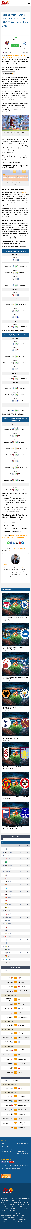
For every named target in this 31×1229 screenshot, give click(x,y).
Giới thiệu (3, 1143)
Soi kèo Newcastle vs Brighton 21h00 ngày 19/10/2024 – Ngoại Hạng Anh (13, 648)
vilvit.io (11, 1221)
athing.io (3, 1215)
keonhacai (24, 1198)
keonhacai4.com (18, 1217)
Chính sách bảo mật (6, 1146)
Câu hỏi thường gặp (6, 1151)
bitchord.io (9, 1215)
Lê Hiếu (5, 564)
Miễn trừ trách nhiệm (22, 1143)
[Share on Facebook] (11, 542)
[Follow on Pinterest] (10, 1162)
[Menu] (28, 3)
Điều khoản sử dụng (6, 1149)
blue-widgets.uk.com (18, 1215)
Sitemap (19, 1149)
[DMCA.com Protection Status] (6, 1176)
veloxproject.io (5, 1221)
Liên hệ (19, 1146)
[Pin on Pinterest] (20, 542)
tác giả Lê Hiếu (20, 567)
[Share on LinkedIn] (22, 542)
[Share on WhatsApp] (8, 542)
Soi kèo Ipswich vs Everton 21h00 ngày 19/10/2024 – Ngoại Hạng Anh (12, 827)
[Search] (25, 2)
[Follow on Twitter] (8, 1162)
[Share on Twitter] (14, 542)
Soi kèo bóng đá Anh (21, 548)
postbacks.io (22, 1219)
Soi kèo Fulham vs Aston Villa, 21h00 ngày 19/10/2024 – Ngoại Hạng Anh (13, 767)
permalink (10, 550)
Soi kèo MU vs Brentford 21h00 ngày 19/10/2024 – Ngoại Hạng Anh (16, 797)
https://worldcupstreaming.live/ (14, 1168)
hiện (13, 73)
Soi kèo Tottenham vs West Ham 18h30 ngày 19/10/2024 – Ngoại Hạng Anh (14, 737)
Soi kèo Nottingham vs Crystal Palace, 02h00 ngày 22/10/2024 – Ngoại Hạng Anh (15, 678)
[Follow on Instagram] (5, 1162)
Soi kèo (14, 548)
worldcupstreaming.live (7, 1217)
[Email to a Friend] (17, 542)
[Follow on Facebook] (2, 1162)
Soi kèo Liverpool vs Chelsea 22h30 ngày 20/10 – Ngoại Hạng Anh (15, 618)
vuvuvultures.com (18, 1221)
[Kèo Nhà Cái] (9, 3)
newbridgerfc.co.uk (13, 1219)
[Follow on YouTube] (13, 1162)
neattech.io (4, 1219)
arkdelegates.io (24, 1213)
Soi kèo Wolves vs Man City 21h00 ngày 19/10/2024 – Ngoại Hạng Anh (13, 707)
